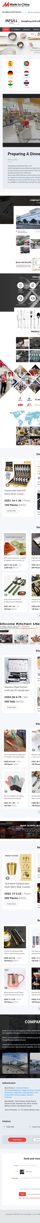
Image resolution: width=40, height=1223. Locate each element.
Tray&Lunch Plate (28, 1090)
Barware (30, 1095)
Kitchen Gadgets (20, 1095)
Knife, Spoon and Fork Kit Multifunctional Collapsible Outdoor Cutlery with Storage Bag (14, 600)
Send (22, 1194)
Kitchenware (17, 1092)
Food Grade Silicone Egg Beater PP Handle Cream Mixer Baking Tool (14, 756)
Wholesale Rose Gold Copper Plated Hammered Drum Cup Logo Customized (14, 993)
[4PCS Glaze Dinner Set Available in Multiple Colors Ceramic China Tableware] (15, 544)
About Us (26, 29)
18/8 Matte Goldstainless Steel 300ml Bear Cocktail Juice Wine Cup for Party (17, 885)
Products (17, 29)
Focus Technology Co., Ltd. (28, 1214)
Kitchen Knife (9, 1095)
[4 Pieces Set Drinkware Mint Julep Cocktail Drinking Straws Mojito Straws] (15, 937)
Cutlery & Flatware (22, 1088)
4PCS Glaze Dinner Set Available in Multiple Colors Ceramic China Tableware (15, 559)
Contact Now (11, 511)
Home (6, 29)
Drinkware (8, 1097)
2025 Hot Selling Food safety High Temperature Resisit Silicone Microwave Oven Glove (14, 797)
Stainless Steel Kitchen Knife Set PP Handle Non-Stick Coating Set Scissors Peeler (17, 689)
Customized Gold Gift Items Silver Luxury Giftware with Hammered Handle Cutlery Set (17, 492)
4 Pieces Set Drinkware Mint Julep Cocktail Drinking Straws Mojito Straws (14, 952)
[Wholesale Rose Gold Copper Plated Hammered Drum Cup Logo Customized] (15, 979)
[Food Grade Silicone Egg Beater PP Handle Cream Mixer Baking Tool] (15, 741)
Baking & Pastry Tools (30, 1092)
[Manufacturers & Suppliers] (16, 4)
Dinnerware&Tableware (13, 1090)
